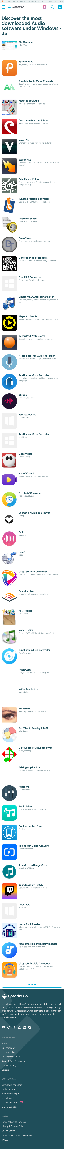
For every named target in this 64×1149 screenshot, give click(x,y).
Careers (5, 1069)
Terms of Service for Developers (17, 1135)
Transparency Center (11, 1056)
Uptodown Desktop (12, 1)
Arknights (23, 1)
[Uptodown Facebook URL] (30, 1027)
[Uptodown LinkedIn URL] (24, 1027)
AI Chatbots (32, 1)
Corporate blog (9, 1065)
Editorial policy (8, 1052)
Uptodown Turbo (12, 1102)
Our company (8, 1047)
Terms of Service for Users (14, 1121)
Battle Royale (58, 1)
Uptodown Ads (9, 1098)
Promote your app (10, 1093)
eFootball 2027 (42, 1)
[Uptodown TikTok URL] (9, 1027)
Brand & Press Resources (13, 1061)
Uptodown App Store (12, 1084)
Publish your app (9, 1089)
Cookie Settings (9, 1130)
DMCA (5, 1139)
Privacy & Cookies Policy (13, 1126)
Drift (50, 1)
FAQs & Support (9, 1106)
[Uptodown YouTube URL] (3, 1027)
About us (6, 1043)
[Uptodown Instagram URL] (19, 1027)
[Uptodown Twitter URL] (14, 1027)
